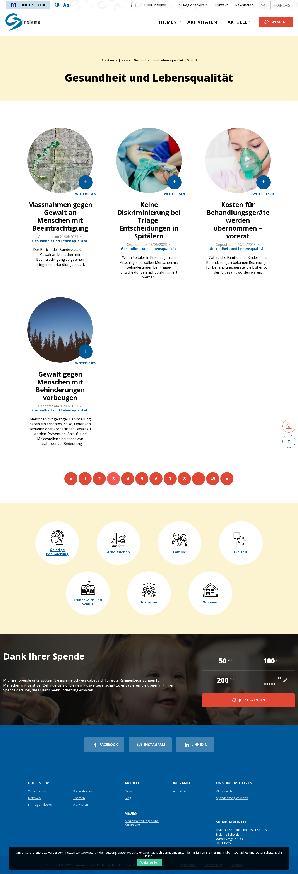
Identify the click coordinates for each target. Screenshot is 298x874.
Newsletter (244, 5)
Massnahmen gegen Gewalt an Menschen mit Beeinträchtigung (60, 216)
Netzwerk (34, 798)
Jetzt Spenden (252, 700)
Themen (167, 22)
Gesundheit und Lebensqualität (158, 60)
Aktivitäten (202, 22)
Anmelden (180, 791)
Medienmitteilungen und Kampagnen (142, 822)
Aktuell (237, 22)
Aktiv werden (225, 791)
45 (212, 479)
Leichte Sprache (32, 5)
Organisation (37, 791)
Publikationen (82, 791)
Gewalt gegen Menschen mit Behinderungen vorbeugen (60, 386)
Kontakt (221, 5)
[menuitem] (157, 5)
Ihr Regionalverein (192, 5)
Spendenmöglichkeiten (232, 798)
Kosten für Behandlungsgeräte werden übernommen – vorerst (237, 220)
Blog (128, 798)
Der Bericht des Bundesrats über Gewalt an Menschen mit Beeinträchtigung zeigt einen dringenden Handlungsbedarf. (60, 257)
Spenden (278, 22)
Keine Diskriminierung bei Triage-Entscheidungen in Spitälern (149, 220)
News (125, 60)
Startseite (109, 60)
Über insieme (155, 5)
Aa (67, 5)
